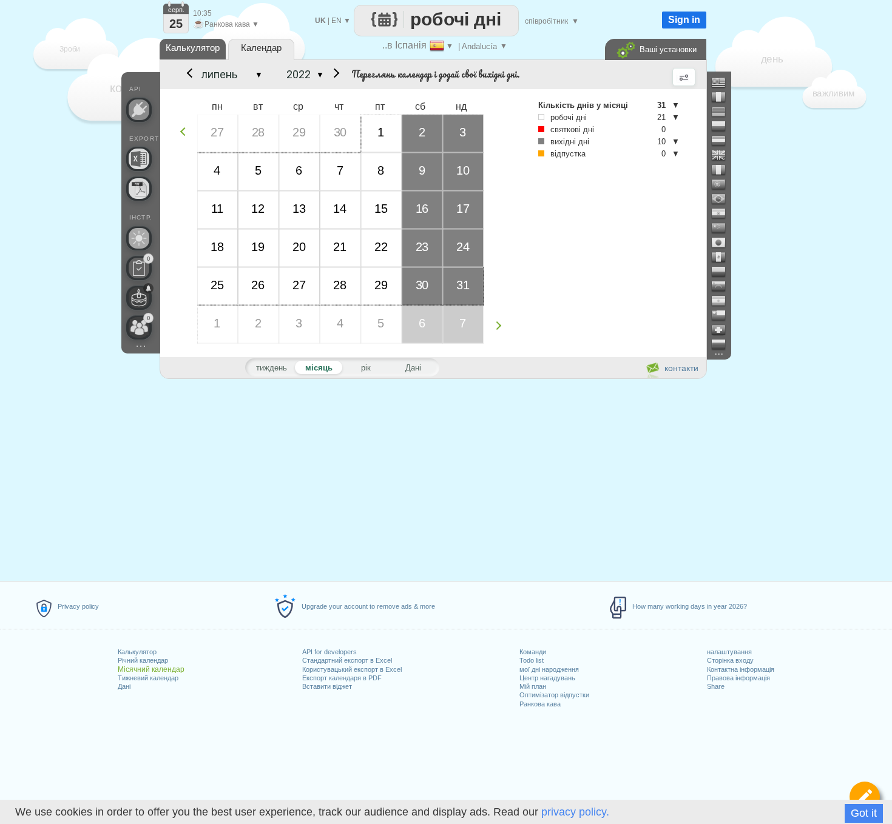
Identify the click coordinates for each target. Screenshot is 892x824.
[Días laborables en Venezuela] (723, 286)
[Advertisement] (433, 478)
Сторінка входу (730, 660)
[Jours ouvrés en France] (723, 97)
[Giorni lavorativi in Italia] (723, 169)
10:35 (202, 13)
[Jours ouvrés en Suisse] (723, 330)
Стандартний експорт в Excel (347, 660)
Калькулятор (137, 651)
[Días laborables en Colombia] (723, 271)
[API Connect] (139, 109)
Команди (532, 651)
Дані (124, 686)
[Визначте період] (865, 797)
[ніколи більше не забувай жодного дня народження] (139, 297)
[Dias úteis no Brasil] (723, 199)
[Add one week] (501, 325)
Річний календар (143, 660)
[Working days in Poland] (723, 126)
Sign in (684, 20)
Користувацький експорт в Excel (352, 669)
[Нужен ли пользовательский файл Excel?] (139, 159)
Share (716, 686)
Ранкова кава (540, 704)
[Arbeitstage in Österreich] (723, 140)
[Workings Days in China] (723, 228)
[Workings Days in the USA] (723, 82)
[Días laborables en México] (723, 257)
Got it (864, 813)
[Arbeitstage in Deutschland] (723, 111)
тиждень (271, 367)
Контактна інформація (740, 669)
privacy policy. (575, 812)
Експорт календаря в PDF (342, 678)
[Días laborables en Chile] (723, 315)
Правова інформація (738, 678)
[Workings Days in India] (723, 213)
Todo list (531, 660)
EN (336, 20)
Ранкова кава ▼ (226, 24)
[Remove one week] (186, 131)
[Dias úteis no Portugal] (723, 184)
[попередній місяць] (189, 74)
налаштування (729, 651)
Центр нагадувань (547, 678)
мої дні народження (549, 669)
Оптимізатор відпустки (554, 694)
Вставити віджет (327, 686)
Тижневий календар (148, 678)
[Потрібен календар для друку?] (139, 188)
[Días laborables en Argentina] (723, 300)
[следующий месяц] (334, 74)
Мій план (532, 686)
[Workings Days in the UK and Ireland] (723, 155)
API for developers (329, 651)
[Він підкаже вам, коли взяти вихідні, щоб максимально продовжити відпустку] (139, 238)
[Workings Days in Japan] (723, 242)
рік (366, 367)
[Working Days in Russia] (723, 344)
